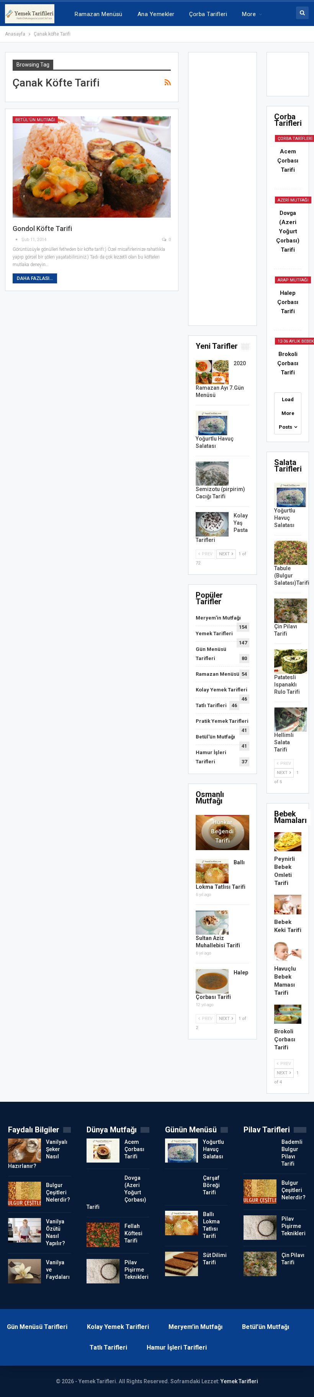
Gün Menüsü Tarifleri (37, 1326)
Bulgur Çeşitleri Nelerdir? (58, 1192)
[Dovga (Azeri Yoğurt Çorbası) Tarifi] (103, 1186)
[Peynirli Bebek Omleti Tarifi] (288, 841)
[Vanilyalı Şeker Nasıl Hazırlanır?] (24, 1150)
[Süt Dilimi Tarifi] (181, 1264)
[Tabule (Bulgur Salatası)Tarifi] (290, 553)
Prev (207, 553)
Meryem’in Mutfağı (195, 1326)
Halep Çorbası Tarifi (287, 302)
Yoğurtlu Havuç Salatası (284, 517)
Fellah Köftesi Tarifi (133, 1233)
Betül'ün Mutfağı (35, 119)
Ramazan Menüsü (98, 14)
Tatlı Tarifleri (211, 705)
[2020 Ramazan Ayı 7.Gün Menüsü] (212, 372)
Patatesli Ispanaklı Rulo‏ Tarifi (287, 684)
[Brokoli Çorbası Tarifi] (288, 1014)
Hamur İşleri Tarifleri (177, 1347)
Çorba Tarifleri (208, 14)
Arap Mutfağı (293, 280)
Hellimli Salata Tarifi (284, 742)
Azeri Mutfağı (293, 200)
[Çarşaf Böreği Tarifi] (181, 1186)
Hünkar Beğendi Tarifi (222, 831)
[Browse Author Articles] (17, 239)
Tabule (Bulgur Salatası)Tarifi (291, 575)
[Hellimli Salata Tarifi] (290, 719)
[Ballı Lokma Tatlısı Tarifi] (212, 871)
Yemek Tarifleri (214, 633)
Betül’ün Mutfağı (265, 1326)
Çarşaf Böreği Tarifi (211, 1185)
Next (225, 553)
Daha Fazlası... (35, 278)
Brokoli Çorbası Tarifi (287, 363)
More (249, 14)
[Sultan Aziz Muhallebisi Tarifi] (212, 923)
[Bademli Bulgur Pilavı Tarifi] (260, 1150)
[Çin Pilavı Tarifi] (290, 610)
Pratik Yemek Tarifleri (222, 721)
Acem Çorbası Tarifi (287, 160)
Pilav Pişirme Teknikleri (136, 1269)
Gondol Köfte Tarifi (42, 228)
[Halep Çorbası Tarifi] (212, 981)
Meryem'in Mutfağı (218, 618)
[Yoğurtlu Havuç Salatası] (212, 423)
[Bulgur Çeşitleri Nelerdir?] (24, 1194)
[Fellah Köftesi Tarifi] (103, 1235)
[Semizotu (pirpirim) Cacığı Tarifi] (212, 474)
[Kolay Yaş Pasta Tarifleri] (212, 524)
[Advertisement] (222, 191)
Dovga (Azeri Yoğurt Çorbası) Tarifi (287, 231)
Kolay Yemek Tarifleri (221, 690)
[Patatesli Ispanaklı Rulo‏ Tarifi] (290, 661)
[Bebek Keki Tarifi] (288, 904)
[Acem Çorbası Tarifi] (103, 1150)
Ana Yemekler (156, 14)
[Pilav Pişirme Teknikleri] (103, 1271)
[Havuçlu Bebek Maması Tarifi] (288, 951)
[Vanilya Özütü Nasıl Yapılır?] (24, 1230)
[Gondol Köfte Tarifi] (92, 167)
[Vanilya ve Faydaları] (24, 1271)
